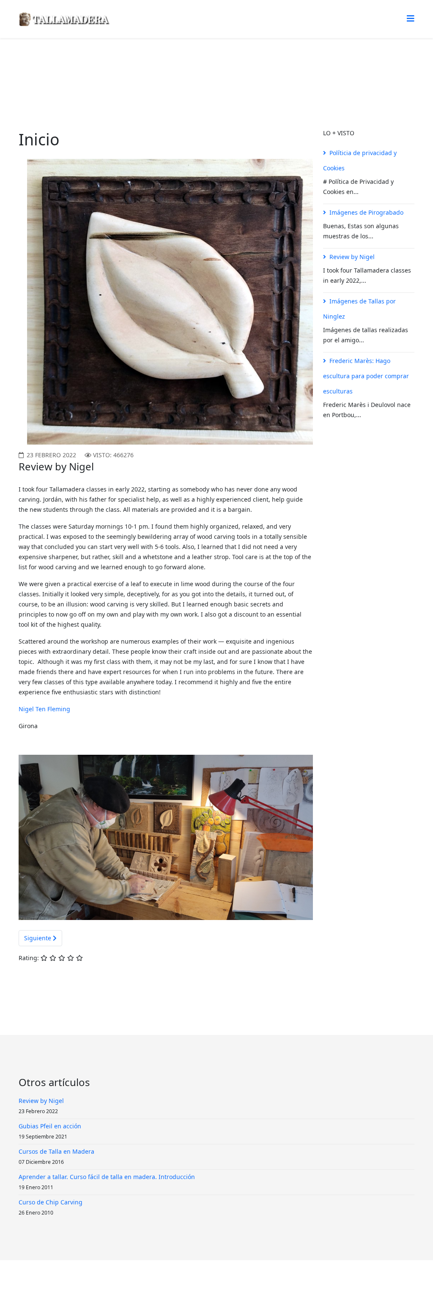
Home (63, 70)
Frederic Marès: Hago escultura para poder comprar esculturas (366, 376)
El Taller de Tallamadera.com (121, 70)
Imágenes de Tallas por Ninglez (359, 308)
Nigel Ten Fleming (44, 709)
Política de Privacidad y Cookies (220, 1277)
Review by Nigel (352, 257)
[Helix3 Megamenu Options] (410, 18)
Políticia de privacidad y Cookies (360, 160)
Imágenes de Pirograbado (366, 212)
